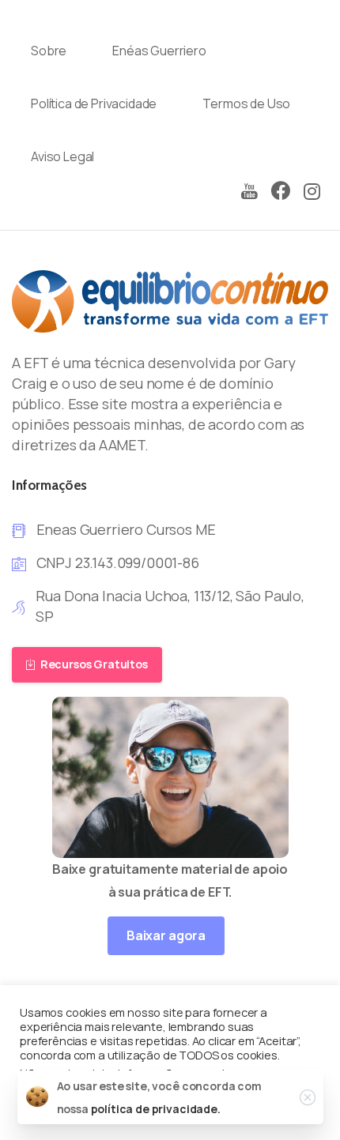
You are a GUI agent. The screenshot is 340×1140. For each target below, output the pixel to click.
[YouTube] (249, 191)
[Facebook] (281, 191)
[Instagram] (312, 191)
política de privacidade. (156, 1108)
